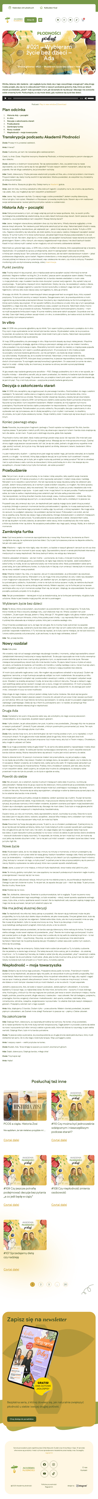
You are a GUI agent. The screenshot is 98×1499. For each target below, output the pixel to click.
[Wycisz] (86, 98)
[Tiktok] (76, 19)
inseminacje (51, 262)
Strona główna (26, 66)
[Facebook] (58, 19)
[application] (49, 98)
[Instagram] (64, 19)
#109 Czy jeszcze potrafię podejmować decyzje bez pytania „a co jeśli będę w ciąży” (25, 1193)
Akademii (54, 184)
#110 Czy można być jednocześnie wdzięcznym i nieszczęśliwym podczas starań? (72, 1128)
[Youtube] (70, 19)
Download (62, 104)
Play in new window (48, 104)
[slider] (91, 98)
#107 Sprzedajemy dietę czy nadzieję (19, 1255)
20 (66, 1284)
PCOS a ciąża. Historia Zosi (20, 1124)
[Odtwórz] (5, 98)
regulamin (49, 1453)
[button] (40, 20)
